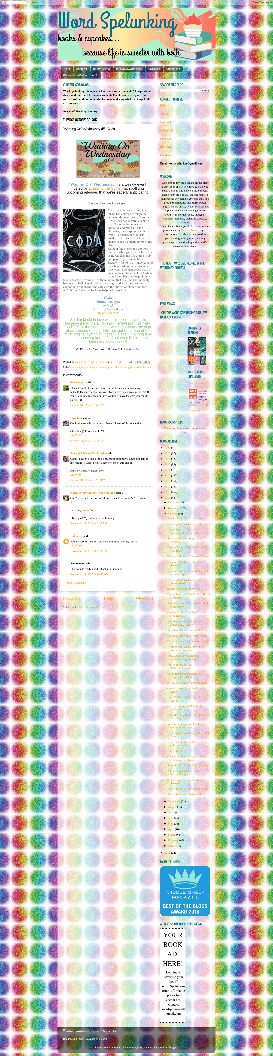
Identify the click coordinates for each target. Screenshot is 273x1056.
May (171, 823)
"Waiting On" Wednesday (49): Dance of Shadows (185, 648)
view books (205, 414)
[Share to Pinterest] (148, 362)
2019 (168, 458)
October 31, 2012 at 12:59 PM (87, 480)
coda (75, 367)
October (173, 513)
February (173, 840)
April (171, 829)
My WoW (76, 435)
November (174, 508)
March (172, 834)
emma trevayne (88, 367)
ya (149, 367)
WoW (86, 510)
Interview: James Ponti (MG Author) (188, 630)
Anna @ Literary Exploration (88, 453)
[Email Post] (129, 361)
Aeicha (201, 391)
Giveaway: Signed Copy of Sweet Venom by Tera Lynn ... (186, 758)
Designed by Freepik (96, 1039)
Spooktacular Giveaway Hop (183, 588)
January (173, 845)
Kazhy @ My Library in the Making (92, 492)
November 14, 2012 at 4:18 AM (88, 550)
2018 (168, 464)
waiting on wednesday (133, 367)
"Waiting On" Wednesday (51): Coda (188, 524)
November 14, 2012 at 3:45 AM (88, 523)
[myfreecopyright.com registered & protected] (90, 1030)
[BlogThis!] (139, 362)
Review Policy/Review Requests (80, 75)
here (76, 399)
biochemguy (77, 382)
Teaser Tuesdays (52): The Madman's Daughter (182, 666)
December (174, 502)
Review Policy (189, 230)
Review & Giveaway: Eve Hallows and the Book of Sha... (187, 725)
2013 (168, 492)
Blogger (172, 1047)
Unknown (76, 536)
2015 (168, 481)
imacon (148, 1047)
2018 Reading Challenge (199, 384)
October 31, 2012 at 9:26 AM (87, 440)
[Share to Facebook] (145, 362)
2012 (168, 497)
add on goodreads (108, 312)
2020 (168, 453)
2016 (168, 475)
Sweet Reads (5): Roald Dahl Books (188, 765)
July (171, 812)
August (172, 807)
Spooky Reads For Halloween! (185, 518)
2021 (168, 447)
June (171, 818)
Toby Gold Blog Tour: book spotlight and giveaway (183, 657)
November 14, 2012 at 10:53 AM (89, 574)
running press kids (108, 367)
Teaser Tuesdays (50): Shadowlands (187, 788)
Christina (76, 418)
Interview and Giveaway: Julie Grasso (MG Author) (184, 623)
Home (67, 69)
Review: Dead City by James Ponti (187, 635)
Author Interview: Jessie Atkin (184, 794)
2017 (168, 470)
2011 (168, 852)
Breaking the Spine (104, 188)
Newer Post (72, 598)
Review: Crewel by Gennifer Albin (187, 682)
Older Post (144, 598)
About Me (81, 69)
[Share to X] (142, 362)
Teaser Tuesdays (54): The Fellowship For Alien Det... (184, 531)
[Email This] (136, 362)
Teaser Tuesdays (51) (179, 750)
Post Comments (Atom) (92, 607)
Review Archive (101, 69)
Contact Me (173, 69)
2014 (168, 486)
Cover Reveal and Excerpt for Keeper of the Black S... (184, 675)
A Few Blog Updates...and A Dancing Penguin (183, 772)
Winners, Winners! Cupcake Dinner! (188, 556)
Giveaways (155, 69)
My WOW (76, 545)
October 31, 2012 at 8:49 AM (87, 405)
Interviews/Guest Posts (129, 69)
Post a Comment (76, 582)
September (174, 801)
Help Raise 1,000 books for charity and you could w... (187, 743)
